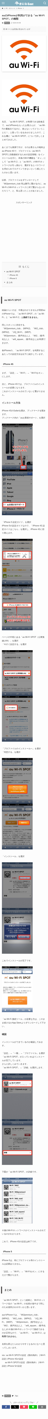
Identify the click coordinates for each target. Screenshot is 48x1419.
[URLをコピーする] (42, 1407)
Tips (16, 1396)
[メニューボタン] (3, 3)
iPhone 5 (13, 278)
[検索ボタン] (45, 3)
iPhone (7, 23)
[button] (6, 1407)
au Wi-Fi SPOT (13, 271)
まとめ (9, 282)
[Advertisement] (24, 229)
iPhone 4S (14, 275)
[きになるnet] (24, 3)
